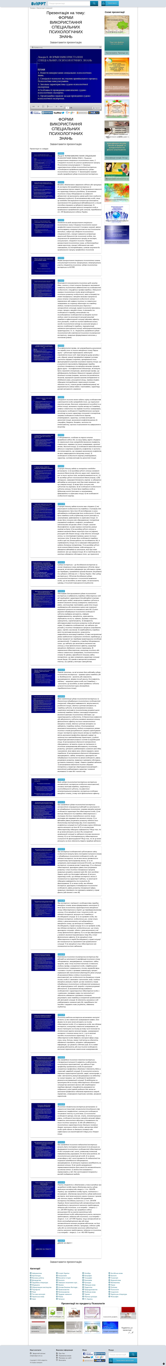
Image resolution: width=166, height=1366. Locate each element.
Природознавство (90, 1289)
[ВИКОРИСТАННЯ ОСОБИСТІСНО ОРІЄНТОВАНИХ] (117, 67)
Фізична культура (90, 1296)
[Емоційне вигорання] (38, 1313)
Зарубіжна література (40, 1282)
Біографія (88, 1276)
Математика (115, 1282)
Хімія (34, 1299)
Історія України (63, 1273)
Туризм (87, 1294)
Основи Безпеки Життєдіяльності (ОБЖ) (69, 1287)
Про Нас (62, 1353)
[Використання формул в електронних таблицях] (117, 234)
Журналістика (116, 1280)
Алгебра (87, 1273)
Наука (113, 1285)
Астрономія (62, 1276)
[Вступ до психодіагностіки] (92, 1327)
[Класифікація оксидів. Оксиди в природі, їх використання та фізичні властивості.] (117, 151)
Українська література (119, 1294)
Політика (114, 1287)
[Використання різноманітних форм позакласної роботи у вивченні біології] (117, 172)
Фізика (60, 1296)
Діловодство (36, 1280)
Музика (61, 1285)
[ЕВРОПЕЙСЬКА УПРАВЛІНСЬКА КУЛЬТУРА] (56, 1313)
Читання (61, 1299)
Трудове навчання (65, 1294)
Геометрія (114, 1278)
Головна (32, 8)
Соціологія (114, 1292)
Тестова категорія (38, 1294)
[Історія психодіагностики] (110, 1327)
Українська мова (38, 1296)
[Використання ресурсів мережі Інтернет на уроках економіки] (117, 213)
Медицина (36, 1285)
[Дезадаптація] (128, 1313)
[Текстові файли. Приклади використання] (117, 46)
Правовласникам (65, 1356)
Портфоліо (36, 1289)
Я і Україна (88, 1299)
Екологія (61, 1280)
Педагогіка (88, 1287)
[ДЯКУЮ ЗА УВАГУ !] (43, 1248)
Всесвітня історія (64, 1278)
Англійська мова (117, 1273)
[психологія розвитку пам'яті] (110, 1313)
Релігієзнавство (63, 1292)
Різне (34, 1292)
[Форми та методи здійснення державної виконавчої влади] (117, 88)
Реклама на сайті (65, 1358)
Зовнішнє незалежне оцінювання (69, 1282)
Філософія (114, 1296)
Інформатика (37, 1273)
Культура (87, 1282)
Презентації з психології (44, 8)
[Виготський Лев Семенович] (74, 1327)
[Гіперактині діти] (92, 1313)
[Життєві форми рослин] (117, 25)
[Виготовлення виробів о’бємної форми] (117, 109)
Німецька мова (89, 1285)
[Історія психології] (56, 1327)
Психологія (115, 1289)
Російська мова (90, 1292)
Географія (88, 1278)
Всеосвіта (62, 1360)
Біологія (114, 1276)
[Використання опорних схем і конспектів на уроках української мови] (117, 130)
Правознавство (63, 1289)
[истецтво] (74, 1313)
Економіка (88, 1280)
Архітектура (36, 1276)
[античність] (38, 1327)
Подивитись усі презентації (127, 1329)
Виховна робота (38, 1278)
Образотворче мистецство (41, 1287)
